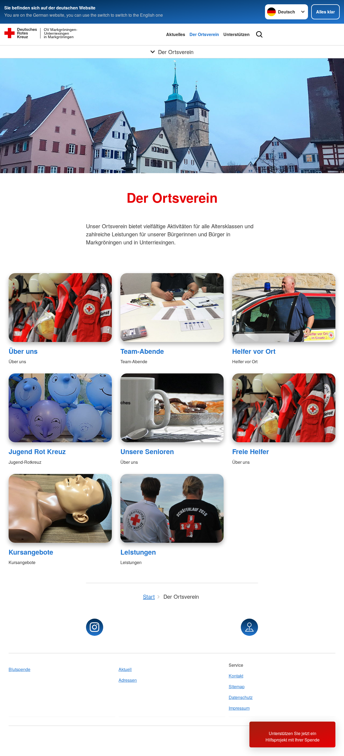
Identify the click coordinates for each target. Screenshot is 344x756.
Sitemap (237, 686)
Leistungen (138, 552)
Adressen (128, 680)
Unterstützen (236, 34)
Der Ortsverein (204, 34)
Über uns (23, 351)
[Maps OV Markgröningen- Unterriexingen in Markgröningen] (249, 627)
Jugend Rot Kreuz (37, 451)
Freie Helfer (250, 451)
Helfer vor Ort (253, 351)
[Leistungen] (172, 508)
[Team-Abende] (172, 307)
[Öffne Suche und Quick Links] (259, 34)
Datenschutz (241, 697)
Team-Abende (142, 351)
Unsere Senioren (147, 451)
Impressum (239, 708)
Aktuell (125, 669)
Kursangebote (31, 552)
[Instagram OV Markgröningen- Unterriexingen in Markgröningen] (94, 627)
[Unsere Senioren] (172, 407)
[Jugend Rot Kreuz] (60, 407)
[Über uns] (60, 307)
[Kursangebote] (60, 508)
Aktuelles (175, 34)
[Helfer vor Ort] (283, 307)
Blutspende (19, 669)
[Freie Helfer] (283, 407)
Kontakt (236, 676)
